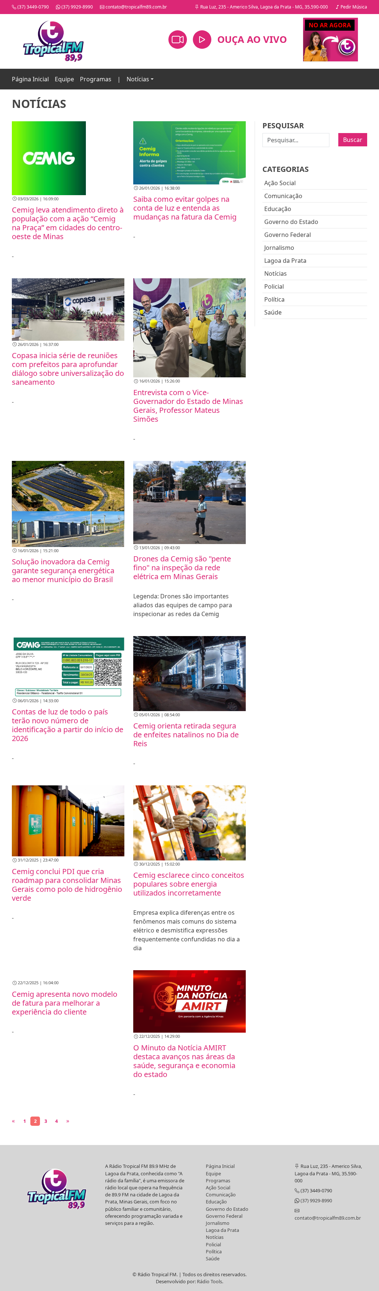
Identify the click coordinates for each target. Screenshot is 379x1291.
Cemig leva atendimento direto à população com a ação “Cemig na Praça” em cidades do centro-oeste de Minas (68, 223)
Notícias (138, 79)
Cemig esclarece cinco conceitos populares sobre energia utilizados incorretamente (188, 884)
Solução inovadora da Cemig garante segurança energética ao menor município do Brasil (63, 570)
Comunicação (283, 196)
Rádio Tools (209, 1281)
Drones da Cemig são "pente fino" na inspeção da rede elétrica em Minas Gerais (182, 567)
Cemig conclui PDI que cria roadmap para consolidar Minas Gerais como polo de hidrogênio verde (67, 884)
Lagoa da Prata (285, 260)
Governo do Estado (291, 222)
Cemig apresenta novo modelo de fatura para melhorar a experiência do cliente (64, 1003)
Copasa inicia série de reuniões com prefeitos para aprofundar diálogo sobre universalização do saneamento (68, 368)
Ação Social (280, 183)
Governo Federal (287, 235)
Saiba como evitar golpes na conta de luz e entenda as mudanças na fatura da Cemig (185, 208)
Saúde (273, 312)
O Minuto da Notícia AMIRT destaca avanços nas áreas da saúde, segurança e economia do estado (184, 1061)
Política (274, 299)
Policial (274, 286)
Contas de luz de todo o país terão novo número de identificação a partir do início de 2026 (67, 725)
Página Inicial (30, 79)
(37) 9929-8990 (76, 7)
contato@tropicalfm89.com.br (135, 7)
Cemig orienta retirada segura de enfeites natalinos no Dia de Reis (186, 734)
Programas (95, 79)
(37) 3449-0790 (32, 7)
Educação (277, 209)
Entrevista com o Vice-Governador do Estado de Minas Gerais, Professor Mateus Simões (188, 405)
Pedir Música (353, 7)
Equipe (64, 79)
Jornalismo (279, 248)
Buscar (352, 140)
